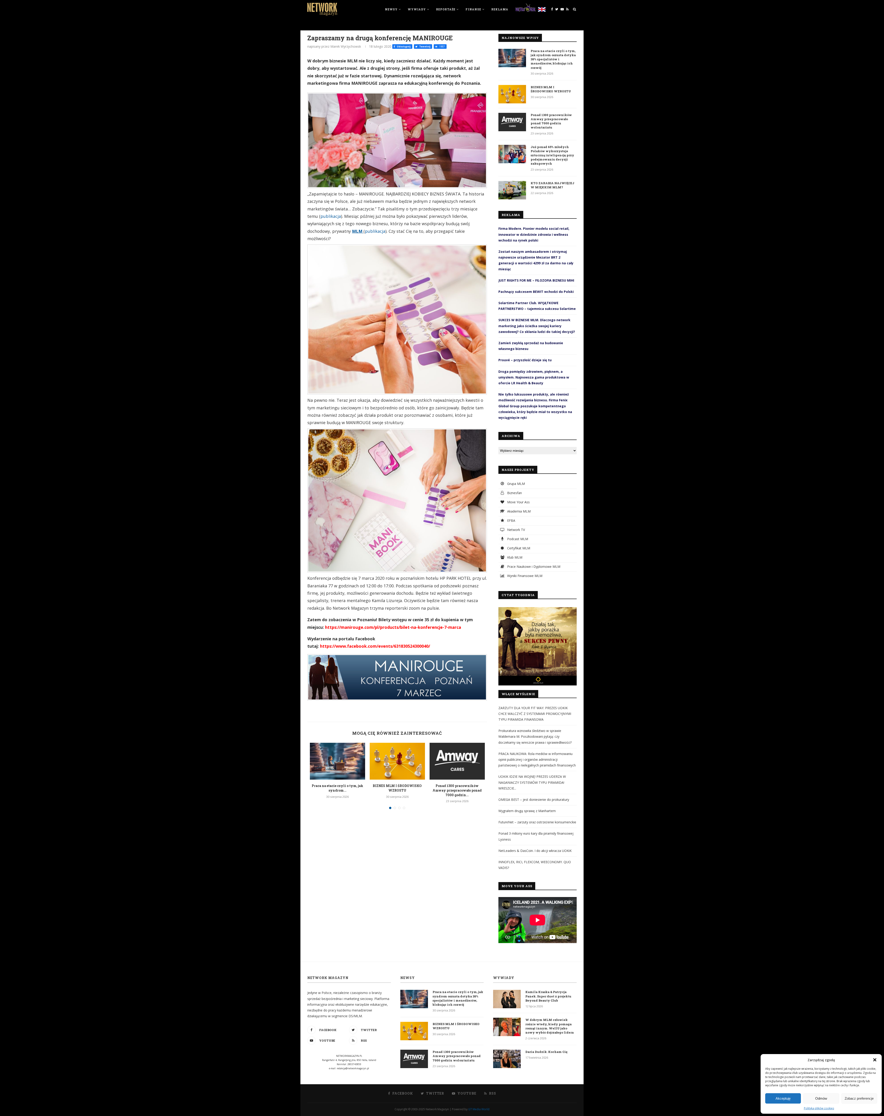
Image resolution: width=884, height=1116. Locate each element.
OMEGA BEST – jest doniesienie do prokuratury (533, 799)
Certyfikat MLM (518, 548)
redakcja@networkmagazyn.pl (353, 1068)
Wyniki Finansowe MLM (524, 576)
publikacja (330, 216)
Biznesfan (514, 493)
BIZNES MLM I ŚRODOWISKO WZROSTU (397, 788)
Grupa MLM (515, 483)
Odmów (821, 1098)
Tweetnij (424, 46)
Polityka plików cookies (819, 1108)
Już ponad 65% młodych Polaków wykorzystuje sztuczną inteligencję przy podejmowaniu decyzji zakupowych (552, 155)
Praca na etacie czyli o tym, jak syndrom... (337, 788)
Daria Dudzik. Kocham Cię (546, 1052)
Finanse (473, 9)
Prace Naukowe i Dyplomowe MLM (533, 566)
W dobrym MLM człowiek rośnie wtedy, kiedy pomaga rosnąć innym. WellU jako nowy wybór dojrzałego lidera (549, 1026)
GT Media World (478, 1109)
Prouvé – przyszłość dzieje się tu (525, 360)
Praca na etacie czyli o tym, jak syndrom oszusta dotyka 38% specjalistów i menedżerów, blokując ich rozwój (553, 59)
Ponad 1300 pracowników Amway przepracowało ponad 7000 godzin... (457, 790)
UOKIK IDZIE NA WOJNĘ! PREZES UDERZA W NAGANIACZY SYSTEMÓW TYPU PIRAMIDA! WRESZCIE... (532, 782)
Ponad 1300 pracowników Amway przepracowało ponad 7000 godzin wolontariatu (551, 121)
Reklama (499, 9)
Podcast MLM (517, 539)
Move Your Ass (518, 502)
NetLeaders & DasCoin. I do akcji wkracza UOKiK (535, 850)
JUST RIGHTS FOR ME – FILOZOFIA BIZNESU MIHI (536, 280)
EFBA (510, 520)
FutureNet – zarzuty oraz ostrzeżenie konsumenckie (537, 822)
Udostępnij (403, 46)
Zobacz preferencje (859, 1098)
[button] (874, 1060)
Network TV (515, 529)
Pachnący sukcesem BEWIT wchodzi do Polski (536, 291)
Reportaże (445, 9)
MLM (357, 231)
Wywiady (417, 9)
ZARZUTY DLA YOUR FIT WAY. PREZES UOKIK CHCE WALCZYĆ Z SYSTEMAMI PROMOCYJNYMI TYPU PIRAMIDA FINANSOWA (534, 714)
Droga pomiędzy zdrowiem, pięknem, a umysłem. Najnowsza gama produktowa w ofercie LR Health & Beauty (533, 377)
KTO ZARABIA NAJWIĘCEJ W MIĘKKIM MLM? (552, 185)
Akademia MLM (518, 511)
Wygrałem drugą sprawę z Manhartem (527, 811)
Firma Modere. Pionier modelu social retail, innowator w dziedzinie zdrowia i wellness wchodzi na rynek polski (533, 234)
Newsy (391, 9)
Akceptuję (783, 1098)
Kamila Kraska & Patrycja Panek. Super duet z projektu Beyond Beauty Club (548, 996)
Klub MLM (514, 557)
